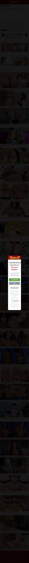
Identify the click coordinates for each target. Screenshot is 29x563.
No (14, 283)
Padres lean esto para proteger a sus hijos (14, 288)
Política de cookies (16, 300)
